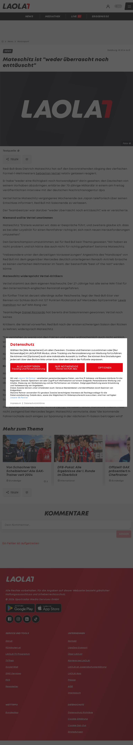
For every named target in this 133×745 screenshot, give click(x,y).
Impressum (15, 403)
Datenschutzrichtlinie (34, 403)
